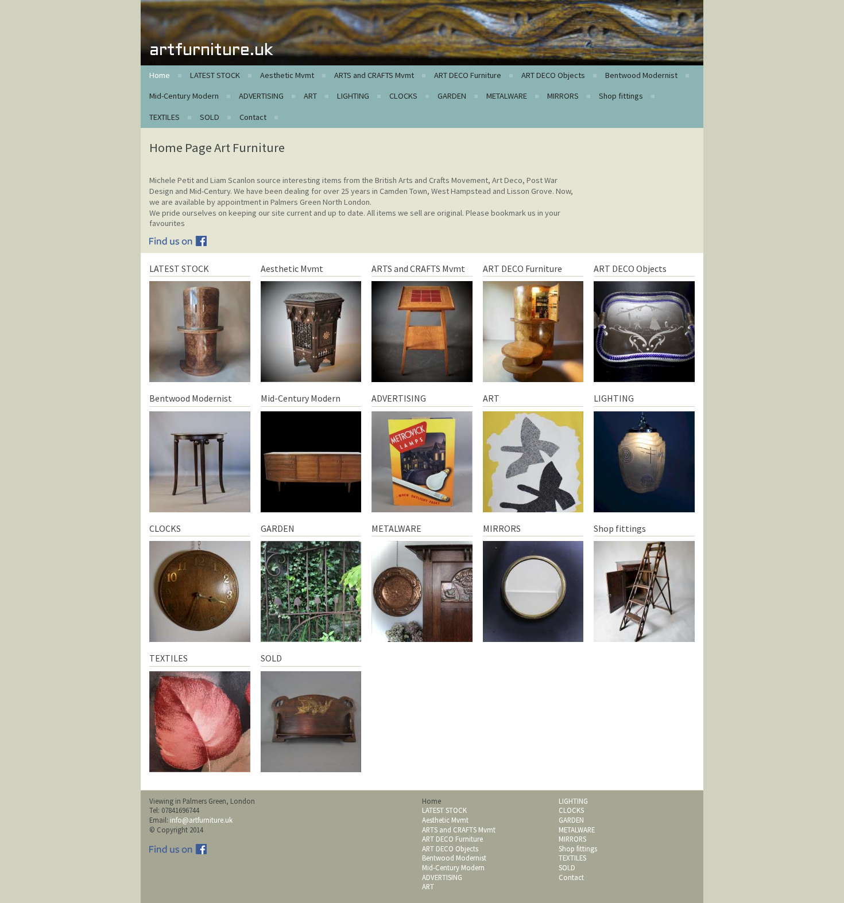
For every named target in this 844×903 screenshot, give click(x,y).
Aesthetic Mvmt (287, 75)
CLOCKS (403, 96)
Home (159, 75)
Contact (252, 117)
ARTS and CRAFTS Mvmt (374, 75)
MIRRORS (563, 96)
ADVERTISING (261, 96)
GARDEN (452, 96)
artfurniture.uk (211, 51)
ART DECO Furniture (467, 75)
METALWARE (506, 96)
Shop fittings (621, 96)
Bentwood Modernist (641, 75)
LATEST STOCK (215, 75)
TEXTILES (164, 117)
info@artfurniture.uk (201, 819)
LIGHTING (353, 96)
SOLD (209, 117)
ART (310, 96)
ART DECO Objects (553, 75)
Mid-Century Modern (184, 96)
